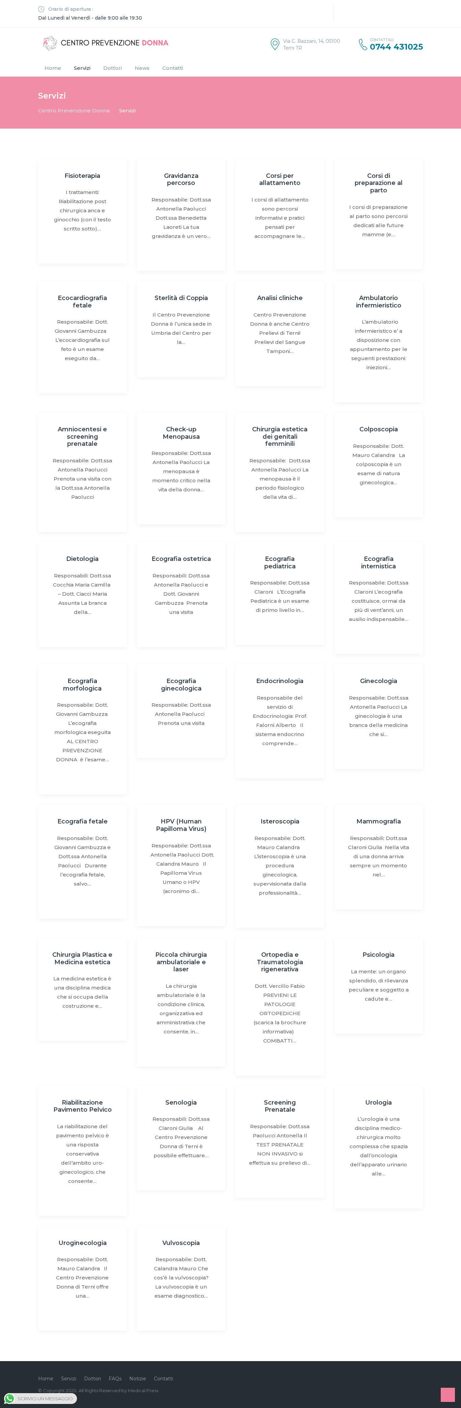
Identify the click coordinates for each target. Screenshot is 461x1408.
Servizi (82, 68)
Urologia (378, 1102)
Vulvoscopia (181, 1243)
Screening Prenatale (280, 1106)
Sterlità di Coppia (181, 298)
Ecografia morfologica (82, 684)
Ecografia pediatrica (280, 562)
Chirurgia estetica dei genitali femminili (279, 437)
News (142, 68)
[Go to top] (448, 1395)
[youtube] (324, 13)
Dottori (112, 68)
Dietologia (82, 559)
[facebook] (304, 13)
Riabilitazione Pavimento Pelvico (82, 1106)
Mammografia (378, 821)
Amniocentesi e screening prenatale (82, 437)
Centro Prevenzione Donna (74, 110)
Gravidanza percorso (181, 179)
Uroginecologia (82, 1243)
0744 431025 (396, 47)
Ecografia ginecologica (181, 684)
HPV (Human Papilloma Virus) (181, 825)
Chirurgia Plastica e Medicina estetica (82, 958)
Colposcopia (378, 429)
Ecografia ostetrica (181, 559)
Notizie (137, 1379)
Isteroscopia (280, 821)
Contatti (172, 68)
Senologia (181, 1102)
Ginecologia (378, 681)
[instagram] (314, 13)
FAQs (115, 1379)
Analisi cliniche (280, 298)
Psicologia (378, 954)
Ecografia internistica (378, 562)
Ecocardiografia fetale (82, 301)
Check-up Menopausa (181, 433)
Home (53, 68)
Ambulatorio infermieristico (378, 301)
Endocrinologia (279, 681)
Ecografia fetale (82, 821)
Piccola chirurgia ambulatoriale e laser (181, 962)
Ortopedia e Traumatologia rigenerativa (280, 962)
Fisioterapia (82, 176)
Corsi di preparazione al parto (379, 183)
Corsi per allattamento (279, 179)
